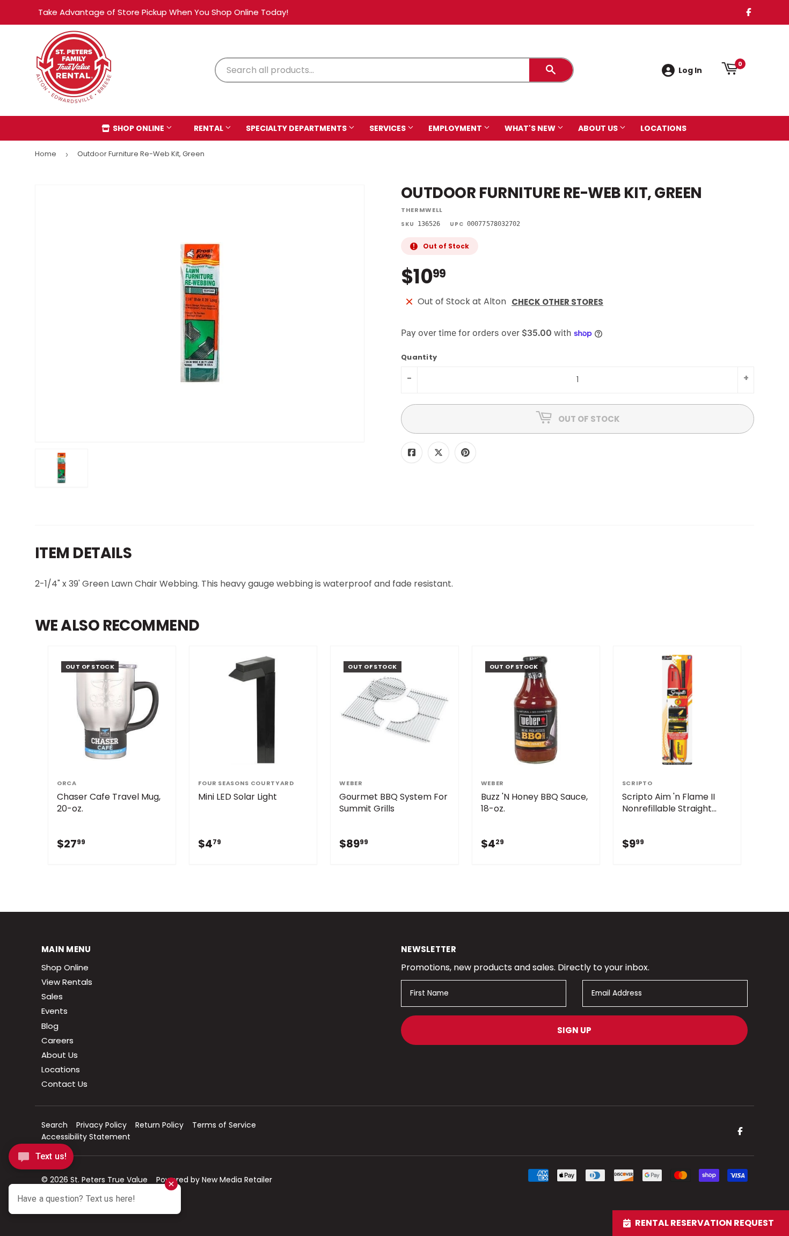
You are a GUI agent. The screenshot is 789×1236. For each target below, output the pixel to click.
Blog (50, 1026)
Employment (456, 128)
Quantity (419, 357)
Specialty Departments (297, 128)
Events (54, 1010)
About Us (598, 128)
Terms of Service (224, 1125)
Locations (663, 128)
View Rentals (66, 982)
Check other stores (557, 302)
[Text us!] (41, 1159)
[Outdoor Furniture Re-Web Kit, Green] (61, 468)
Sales (52, 996)
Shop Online (138, 128)
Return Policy (159, 1125)
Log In (690, 70)
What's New (531, 128)
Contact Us (64, 1083)
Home (45, 154)
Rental (209, 128)
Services (388, 128)
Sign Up (574, 1030)
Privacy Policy (101, 1125)
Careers (57, 1040)
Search (54, 1125)
